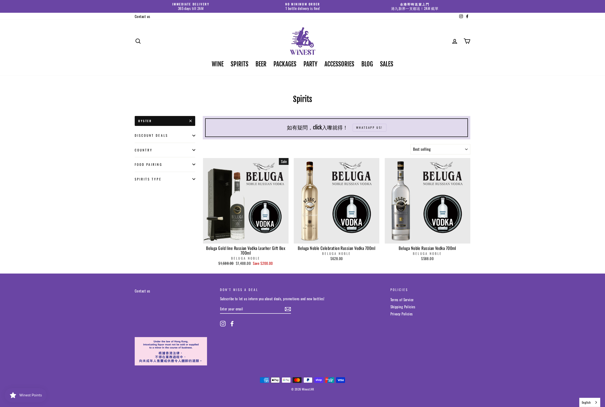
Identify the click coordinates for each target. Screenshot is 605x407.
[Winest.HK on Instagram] (223, 323)
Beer (260, 64)
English (586, 402)
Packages (284, 64)
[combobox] (589, 402)
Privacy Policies (401, 313)
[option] (191, 6)
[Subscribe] (288, 309)
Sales (386, 64)
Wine (218, 64)
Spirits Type (148, 179)
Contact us (142, 16)
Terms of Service (402, 299)
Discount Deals (151, 135)
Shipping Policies (402, 306)
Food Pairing (148, 164)
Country (144, 150)
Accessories (339, 64)
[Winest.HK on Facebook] (232, 323)
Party (310, 64)
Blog (367, 64)
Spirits (239, 64)
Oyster (145, 121)
